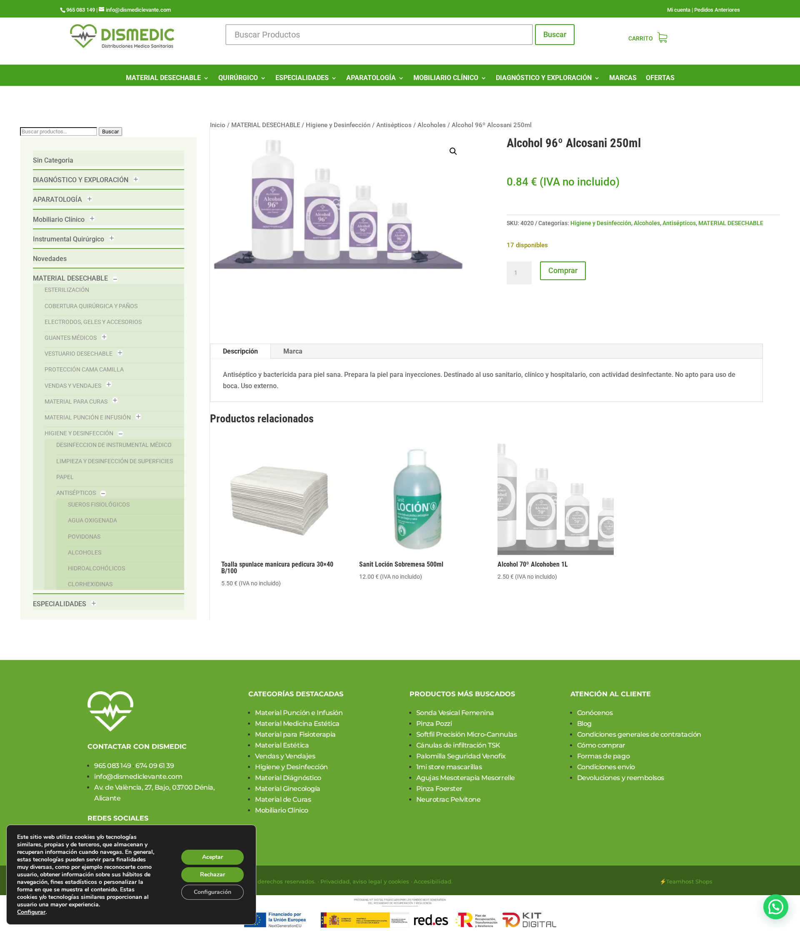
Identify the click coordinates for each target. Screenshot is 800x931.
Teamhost (680, 881)
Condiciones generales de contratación (639, 734)
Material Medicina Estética (297, 724)
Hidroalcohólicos (96, 568)
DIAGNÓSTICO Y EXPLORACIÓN (544, 78)
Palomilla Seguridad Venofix (461, 756)
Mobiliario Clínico (59, 219)
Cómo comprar (601, 745)
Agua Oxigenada (92, 520)
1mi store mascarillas (449, 767)
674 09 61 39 (154, 766)
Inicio (217, 125)
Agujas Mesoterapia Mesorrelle (465, 778)
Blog (584, 724)
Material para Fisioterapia (295, 734)
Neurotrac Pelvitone (448, 799)
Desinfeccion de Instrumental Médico (114, 445)
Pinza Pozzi (434, 724)
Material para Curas (76, 401)
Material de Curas (283, 799)
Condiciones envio (606, 767)
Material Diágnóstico (288, 778)
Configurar (31, 912)
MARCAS (623, 78)
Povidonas (84, 536)
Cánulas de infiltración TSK (458, 745)
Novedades (50, 259)
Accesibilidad (432, 881)
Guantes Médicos (71, 337)
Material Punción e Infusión (88, 417)
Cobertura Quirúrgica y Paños (91, 306)
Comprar (563, 270)
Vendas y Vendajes (73, 385)
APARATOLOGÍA (371, 78)
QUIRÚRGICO (238, 78)
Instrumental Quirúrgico (68, 239)
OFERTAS (660, 78)
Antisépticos (76, 492)
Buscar (554, 34)
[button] (453, 151)
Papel (65, 477)
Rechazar (212, 874)
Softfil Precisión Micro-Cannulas (466, 734)
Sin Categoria (53, 160)
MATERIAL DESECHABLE (163, 78)
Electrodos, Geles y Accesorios (93, 322)
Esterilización (67, 289)
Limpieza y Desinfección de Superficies (114, 461)
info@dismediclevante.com (138, 776)
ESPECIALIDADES (302, 78)
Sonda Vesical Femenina (455, 713)
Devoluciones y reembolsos (620, 778)
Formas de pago (603, 756)
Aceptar (212, 857)
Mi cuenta (678, 10)
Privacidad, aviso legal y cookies (364, 881)
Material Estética (282, 745)
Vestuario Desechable (78, 353)
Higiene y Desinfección (79, 433)
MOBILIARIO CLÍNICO (445, 78)
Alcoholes (84, 552)
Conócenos (595, 713)
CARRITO (640, 38)
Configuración (212, 892)
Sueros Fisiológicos (99, 504)
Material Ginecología (287, 789)
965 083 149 (112, 766)
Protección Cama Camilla (84, 369)
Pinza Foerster (439, 789)
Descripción (240, 351)
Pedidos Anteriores (717, 10)
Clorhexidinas (90, 584)
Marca (292, 351)
